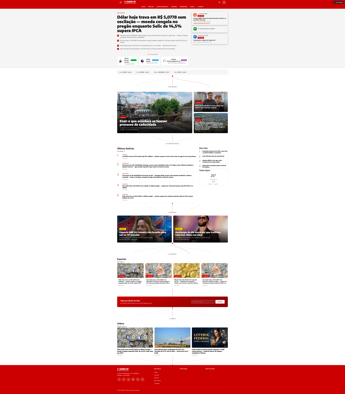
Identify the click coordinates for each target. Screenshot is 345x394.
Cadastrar (220, 301)
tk (142, 379)
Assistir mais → (122, 326)
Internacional (157, 380)
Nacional (156, 378)
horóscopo (183, 6)
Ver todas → (121, 151)
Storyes (200, 6)
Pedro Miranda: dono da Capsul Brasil (213, 156)
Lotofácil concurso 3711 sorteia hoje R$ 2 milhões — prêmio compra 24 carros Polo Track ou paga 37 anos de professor (159, 156)
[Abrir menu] (121, 2)
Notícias (151, 6)
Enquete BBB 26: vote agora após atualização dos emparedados (212, 161)
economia (156, 375)
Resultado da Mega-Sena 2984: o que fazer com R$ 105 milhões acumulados (215, 151)
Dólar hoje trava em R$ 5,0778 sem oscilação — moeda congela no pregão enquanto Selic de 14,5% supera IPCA (151, 23)
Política (156, 372)
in (137, 379)
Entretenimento (162, 6)
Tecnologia (157, 383)
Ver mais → (120, 262)
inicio (143, 6)
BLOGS (192, 6)
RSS (120, 383)
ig (128, 379)
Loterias (174, 6)
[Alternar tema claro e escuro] (224, 2)
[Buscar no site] (219, 2)
